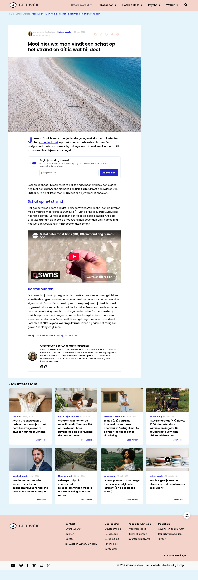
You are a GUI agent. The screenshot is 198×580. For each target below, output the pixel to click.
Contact (70, 538)
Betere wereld (80, 5)
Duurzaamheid (113, 528)
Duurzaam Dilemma (139, 538)
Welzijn (170, 5)
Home (11, 13)
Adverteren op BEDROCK (171, 528)
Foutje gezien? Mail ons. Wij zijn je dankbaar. (54, 335)
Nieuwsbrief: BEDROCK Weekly (81, 543)
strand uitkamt (48, 142)
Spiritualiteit (111, 548)
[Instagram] (41, 367)
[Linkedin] (45, 367)
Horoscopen (105, 5)
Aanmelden (108, 172)
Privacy (162, 538)
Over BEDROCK (73, 528)
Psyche (152, 5)
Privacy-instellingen (175, 555)
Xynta (183, 565)
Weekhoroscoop (137, 528)
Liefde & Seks (130, 5)
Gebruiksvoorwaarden (170, 534)
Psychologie (111, 543)
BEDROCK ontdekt (138, 534)
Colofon (69, 534)
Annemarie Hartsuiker (44, 32)
